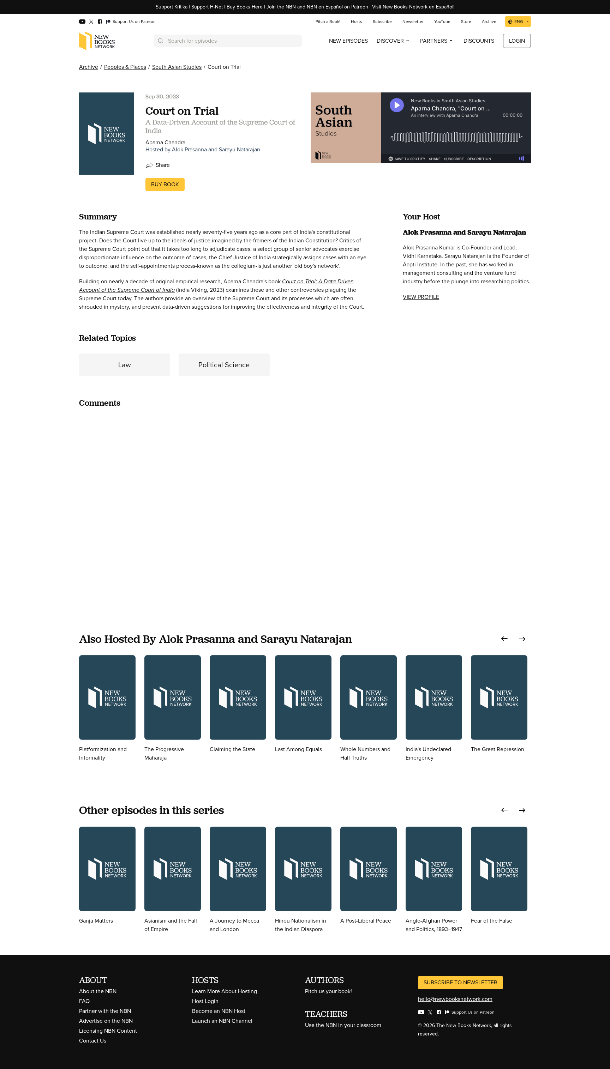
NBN (291, 7)
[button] (504, 639)
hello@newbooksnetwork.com (455, 999)
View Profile (421, 297)
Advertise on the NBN (106, 1021)
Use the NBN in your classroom (343, 1025)
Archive (88, 67)
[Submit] (160, 41)
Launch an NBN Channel (222, 1021)
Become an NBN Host (218, 1011)
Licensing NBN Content (108, 1031)
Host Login (205, 1001)
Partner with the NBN (105, 1011)
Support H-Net (207, 7)
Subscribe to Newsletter (460, 982)
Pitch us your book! (328, 991)
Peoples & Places (125, 67)
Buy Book (165, 184)
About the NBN (97, 991)
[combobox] (228, 41)
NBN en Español (325, 7)
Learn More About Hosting (224, 991)
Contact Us (92, 1041)
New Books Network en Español (418, 7)
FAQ (84, 1001)
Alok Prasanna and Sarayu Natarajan (216, 149)
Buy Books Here (245, 7)
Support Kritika (171, 7)
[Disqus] (224, 502)
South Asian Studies (177, 67)
